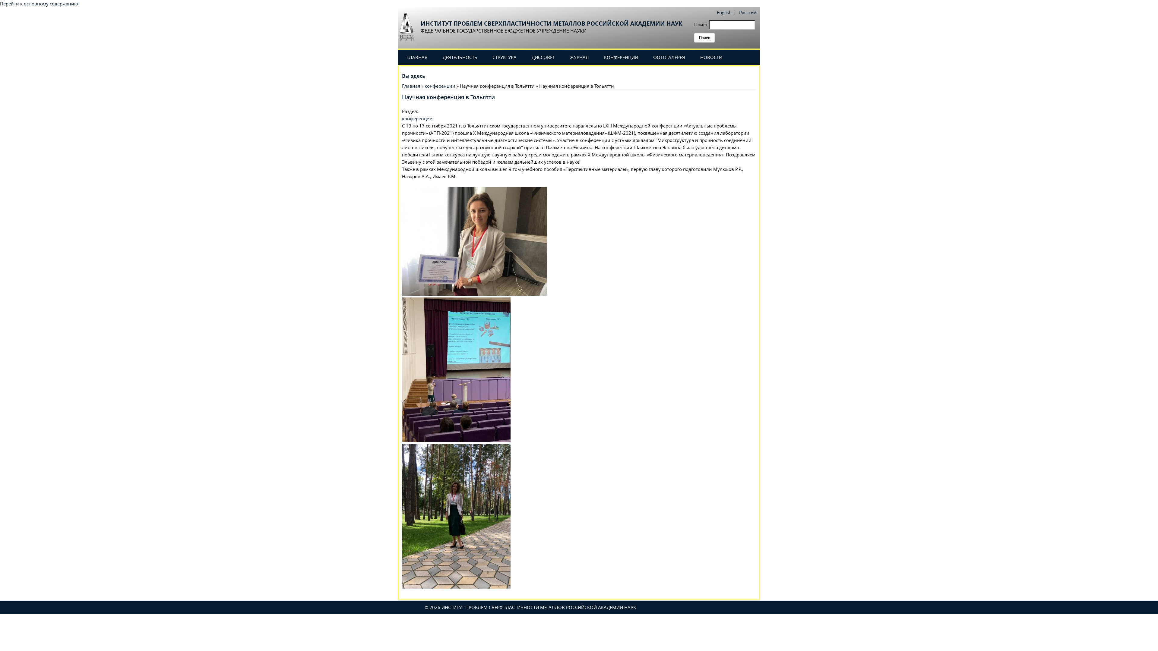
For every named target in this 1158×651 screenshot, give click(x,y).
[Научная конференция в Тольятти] (474, 294)
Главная (417, 57)
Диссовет (543, 57)
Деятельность (460, 57)
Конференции (621, 57)
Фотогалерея (669, 57)
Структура (504, 57)
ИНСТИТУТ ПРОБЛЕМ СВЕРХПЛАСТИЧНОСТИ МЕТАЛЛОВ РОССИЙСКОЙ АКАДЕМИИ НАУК (551, 23)
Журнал (579, 57)
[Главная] (408, 27)
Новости (711, 57)
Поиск (701, 24)
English (724, 12)
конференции (440, 86)
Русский (748, 12)
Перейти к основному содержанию (39, 4)
